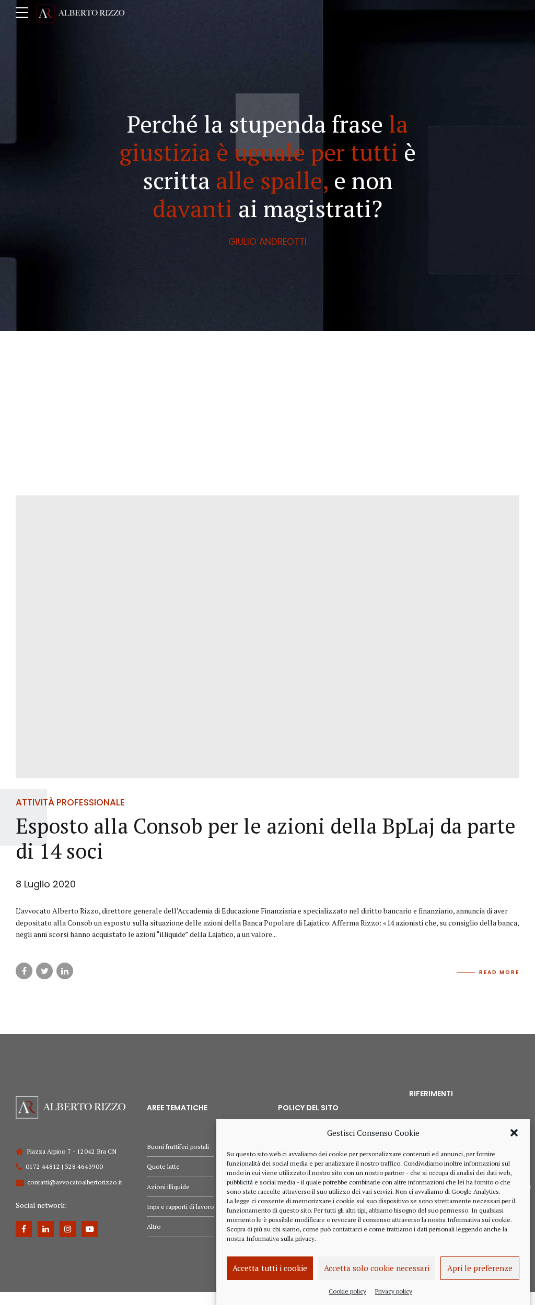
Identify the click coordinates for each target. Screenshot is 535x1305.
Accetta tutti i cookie (269, 1268)
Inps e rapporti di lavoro (180, 1206)
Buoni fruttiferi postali (178, 1146)
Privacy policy (393, 1291)
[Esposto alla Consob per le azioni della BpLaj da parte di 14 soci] (267, 636)
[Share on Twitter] (44, 971)
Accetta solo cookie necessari (376, 1268)
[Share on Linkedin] (64, 971)
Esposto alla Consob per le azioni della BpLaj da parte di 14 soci (266, 838)
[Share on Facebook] (24, 971)
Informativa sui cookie (478, 1220)
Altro (154, 1226)
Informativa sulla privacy (280, 1238)
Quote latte (163, 1166)
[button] (514, 1133)
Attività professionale (70, 802)
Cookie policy (347, 1291)
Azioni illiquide (168, 1186)
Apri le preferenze (480, 1268)
